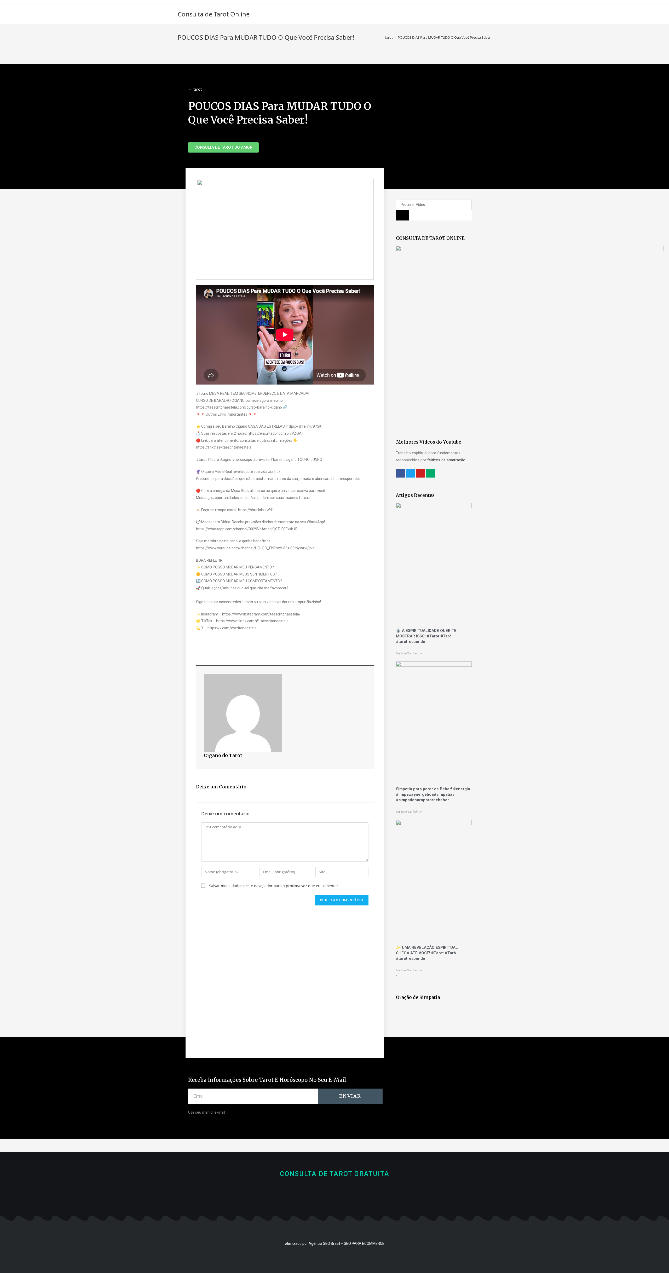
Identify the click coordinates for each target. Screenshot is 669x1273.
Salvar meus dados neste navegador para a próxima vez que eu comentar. (274, 885)
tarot (197, 89)
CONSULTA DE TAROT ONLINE (430, 238)
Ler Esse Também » (409, 653)
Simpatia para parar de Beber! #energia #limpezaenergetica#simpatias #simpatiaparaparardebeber (433, 794)
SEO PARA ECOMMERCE (364, 1243)
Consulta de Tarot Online (214, 14)
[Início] (378, 37)
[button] (223, 147)
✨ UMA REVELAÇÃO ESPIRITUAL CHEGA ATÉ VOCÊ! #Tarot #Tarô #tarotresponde (427, 953)
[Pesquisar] (402, 215)
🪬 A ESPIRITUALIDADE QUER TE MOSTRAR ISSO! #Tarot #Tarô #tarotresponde (426, 636)
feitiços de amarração (446, 460)
